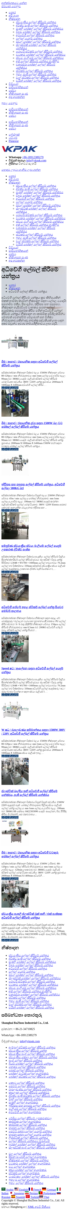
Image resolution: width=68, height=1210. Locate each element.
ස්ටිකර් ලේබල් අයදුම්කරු (24, 1173)
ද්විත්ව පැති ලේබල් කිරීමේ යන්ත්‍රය (37, 25)
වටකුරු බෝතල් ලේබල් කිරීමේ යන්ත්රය (40, 54)
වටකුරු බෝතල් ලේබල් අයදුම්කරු (29, 1163)
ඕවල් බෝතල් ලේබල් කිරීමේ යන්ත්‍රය (38, 41)
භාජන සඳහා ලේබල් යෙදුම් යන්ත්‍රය (30, 1134)
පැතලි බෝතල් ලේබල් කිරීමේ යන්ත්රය (39, 28)
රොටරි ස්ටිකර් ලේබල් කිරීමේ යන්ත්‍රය (39, 51)
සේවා (12, 90)
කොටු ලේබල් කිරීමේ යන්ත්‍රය (27, 1082)
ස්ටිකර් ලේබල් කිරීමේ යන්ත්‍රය (34, 70)
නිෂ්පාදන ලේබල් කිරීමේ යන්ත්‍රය (29, 1160)
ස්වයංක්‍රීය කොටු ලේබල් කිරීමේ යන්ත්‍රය (33, 1057)
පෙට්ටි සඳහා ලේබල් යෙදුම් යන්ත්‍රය (30, 1131)
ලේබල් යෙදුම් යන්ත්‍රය (29, 38)
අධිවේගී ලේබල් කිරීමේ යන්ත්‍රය (35, 35)
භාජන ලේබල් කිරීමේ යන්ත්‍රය (27, 1128)
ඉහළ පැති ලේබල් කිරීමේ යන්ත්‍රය (36, 74)
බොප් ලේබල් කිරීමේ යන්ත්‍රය (26, 1070)
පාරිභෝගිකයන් (18, 87)
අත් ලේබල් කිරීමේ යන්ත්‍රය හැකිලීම (37, 61)
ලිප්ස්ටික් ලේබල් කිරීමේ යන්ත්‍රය (28, 1137)
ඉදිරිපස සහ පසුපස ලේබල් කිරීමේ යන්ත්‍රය (34, 1105)
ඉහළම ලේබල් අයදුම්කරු (24, 1179)
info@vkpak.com (36, 160)
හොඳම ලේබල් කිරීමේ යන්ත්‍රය (27, 1066)
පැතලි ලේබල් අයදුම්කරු (23, 1102)
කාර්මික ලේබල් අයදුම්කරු (25, 1121)
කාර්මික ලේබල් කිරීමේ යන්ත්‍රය (28, 1124)
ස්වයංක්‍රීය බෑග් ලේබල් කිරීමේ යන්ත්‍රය (32, 1053)
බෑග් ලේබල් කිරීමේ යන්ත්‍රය (25, 1060)
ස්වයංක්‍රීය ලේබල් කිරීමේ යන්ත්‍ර (28, 1050)
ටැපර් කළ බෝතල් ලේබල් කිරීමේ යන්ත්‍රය (34, 1176)
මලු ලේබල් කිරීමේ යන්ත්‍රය (25, 1153)
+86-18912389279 (33, 157)
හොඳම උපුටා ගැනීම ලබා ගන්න (21, 169)
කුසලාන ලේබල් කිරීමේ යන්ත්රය (29, 1092)
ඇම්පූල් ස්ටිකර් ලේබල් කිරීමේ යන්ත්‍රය (32, 1047)
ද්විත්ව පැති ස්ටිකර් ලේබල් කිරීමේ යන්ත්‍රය (34, 1095)
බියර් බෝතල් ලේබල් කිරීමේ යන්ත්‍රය (31, 1063)
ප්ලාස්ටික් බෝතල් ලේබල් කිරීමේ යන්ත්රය (35, 978)
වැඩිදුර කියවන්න (9, 387)
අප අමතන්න (17, 97)
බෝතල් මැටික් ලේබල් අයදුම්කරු (29, 1073)
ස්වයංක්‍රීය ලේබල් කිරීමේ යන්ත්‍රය (36, 22)
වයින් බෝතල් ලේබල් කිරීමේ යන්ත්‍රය (38, 80)
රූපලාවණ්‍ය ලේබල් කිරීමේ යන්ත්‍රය (30, 1089)
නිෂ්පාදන (14, 18)
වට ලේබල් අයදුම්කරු (22, 1166)
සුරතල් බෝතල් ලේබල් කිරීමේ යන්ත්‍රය (32, 1144)
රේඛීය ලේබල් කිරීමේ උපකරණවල (30, 1118)
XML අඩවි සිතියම (39, 1206)
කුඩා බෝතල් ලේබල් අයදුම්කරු (28, 1169)
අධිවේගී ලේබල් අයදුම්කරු (25, 1112)
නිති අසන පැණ (18, 93)
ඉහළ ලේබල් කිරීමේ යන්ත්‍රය (26, 1183)
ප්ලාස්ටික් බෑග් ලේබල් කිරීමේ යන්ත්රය (33, 1147)
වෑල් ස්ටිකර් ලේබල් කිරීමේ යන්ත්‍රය (37, 77)
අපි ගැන (14, 15)
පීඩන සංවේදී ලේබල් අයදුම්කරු (28, 1156)
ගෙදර (12, 12)
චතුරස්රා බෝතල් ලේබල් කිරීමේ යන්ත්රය (34, 994)
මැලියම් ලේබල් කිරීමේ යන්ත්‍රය (28, 1108)
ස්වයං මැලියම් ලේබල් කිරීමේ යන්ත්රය (40, 57)
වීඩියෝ (13, 83)
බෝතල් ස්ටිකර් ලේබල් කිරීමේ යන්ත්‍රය (32, 1076)
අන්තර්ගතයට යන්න (14, 3)
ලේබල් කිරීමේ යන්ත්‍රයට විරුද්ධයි (29, 1141)
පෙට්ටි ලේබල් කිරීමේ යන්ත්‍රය (27, 1086)
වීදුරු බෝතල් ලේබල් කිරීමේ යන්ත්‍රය (38, 31)
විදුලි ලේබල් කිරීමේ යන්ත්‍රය (26, 1099)
